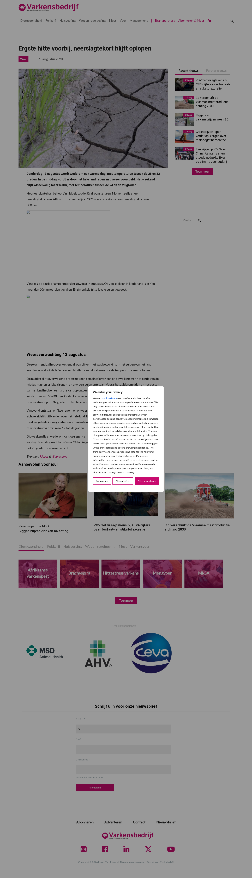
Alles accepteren (147, 480)
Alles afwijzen (123, 480)
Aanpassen (102, 480)
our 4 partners (109, 398)
